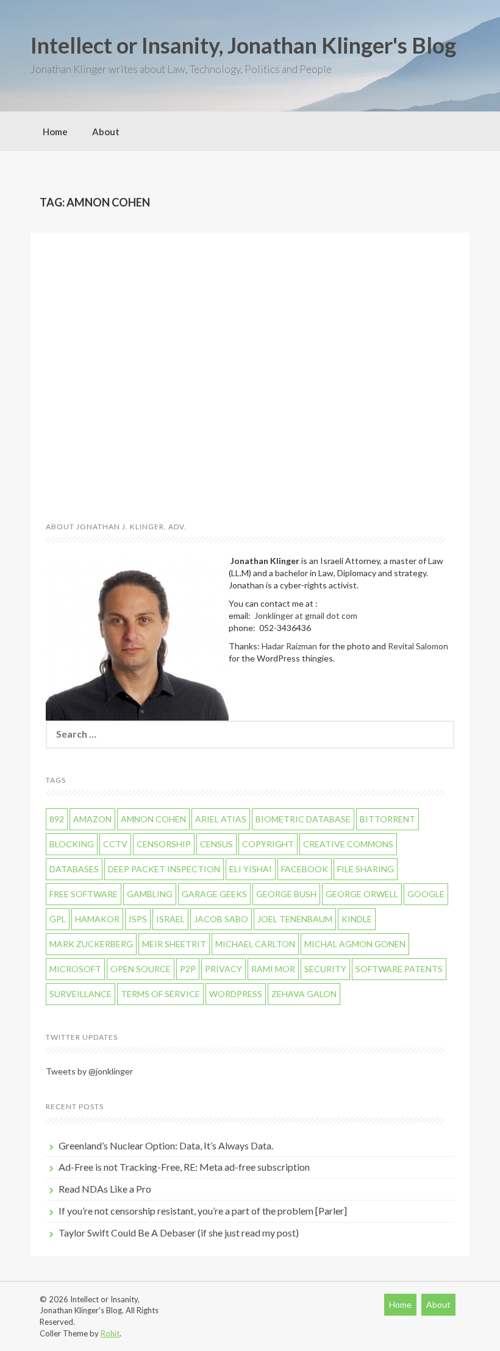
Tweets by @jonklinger (89, 1071)
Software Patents (399, 969)
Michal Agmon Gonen (354, 944)
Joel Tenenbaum (294, 919)
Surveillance (80, 994)
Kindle (356, 919)
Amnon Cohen (153, 819)
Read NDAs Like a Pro (105, 1188)
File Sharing (365, 869)
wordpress (235, 994)
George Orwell (362, 894)
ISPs (138, 919)
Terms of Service (160, 994)
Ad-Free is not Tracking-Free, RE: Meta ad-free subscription (184, 1167)
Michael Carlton (255, 944)
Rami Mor (273, 969)
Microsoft (75, 969)
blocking (71, 844)
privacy (223, 969)
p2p (188, 969)
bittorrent (387, 819)
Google (426, 894)
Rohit (110, 1333)
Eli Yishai (250, 869)
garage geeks (214, 894)
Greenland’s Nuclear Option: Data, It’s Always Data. (166, 1145)
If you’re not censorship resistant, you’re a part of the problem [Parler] (203, 1210)
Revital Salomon (418, 646)
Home (55, 131)
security (325, 969)
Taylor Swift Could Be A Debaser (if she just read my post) (179, 1232)
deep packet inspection (164, 869)
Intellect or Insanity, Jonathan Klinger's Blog (243, 45)
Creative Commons (348, 844)
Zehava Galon (304, 994)
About (106, 131)
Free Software (83, 894)
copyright (268, 844)
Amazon (92, 819)
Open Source (140, 969)
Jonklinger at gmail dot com (305, 615)
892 (56, 819)
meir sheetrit (174, 944)
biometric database (303, 819)
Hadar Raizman (289, 646)
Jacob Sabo (221, 919)
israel (170, 919)
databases (74, 869)
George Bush (286, 894)
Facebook (304, 869)
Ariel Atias (220, 819)
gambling (150, 894)
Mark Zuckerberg (91, 944)
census (216, 844)
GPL (57, 919)
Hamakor (97, 919)
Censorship (164, 844)
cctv (115, 844)
